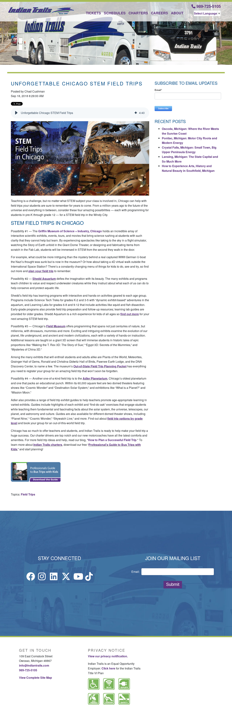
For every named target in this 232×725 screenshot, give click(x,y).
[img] (135, 113)
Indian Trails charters (47, 445)
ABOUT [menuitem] (177, 12)
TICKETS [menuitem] (93, 12)
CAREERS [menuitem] (159, 12)
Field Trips (28, 494)
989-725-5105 (208, 6)
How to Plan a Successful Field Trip (112, 440)
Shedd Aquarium (44, 279)
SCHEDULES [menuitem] (115, 12)
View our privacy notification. (108, 656)
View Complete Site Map (35, 677)
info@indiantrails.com (34, 665)
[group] (80, 112)
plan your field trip (40, 271)
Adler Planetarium (95, 378)
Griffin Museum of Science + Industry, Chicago (70, 231)
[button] (16, 112)
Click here (108, 668)
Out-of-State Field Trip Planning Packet (100, 366)
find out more (129, 314)
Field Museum (55, 326)
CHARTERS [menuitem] (138, 12)
